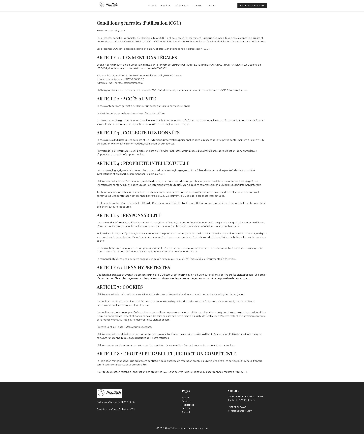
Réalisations (181, 5)
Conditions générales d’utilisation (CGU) (116, 409)
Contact (211, 5)
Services (165, 5)
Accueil (152, 5)
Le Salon (197, 5)
